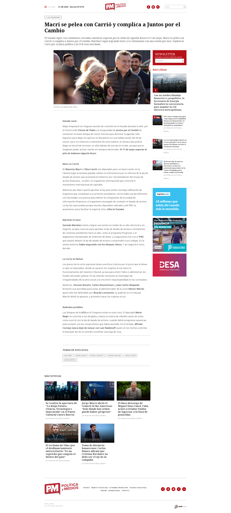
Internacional (114, 490)
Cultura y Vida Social (138, 488)
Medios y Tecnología (99, 488)
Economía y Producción (118, 488)
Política (86, 488)
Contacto (125, 490)
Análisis (104, 490)
